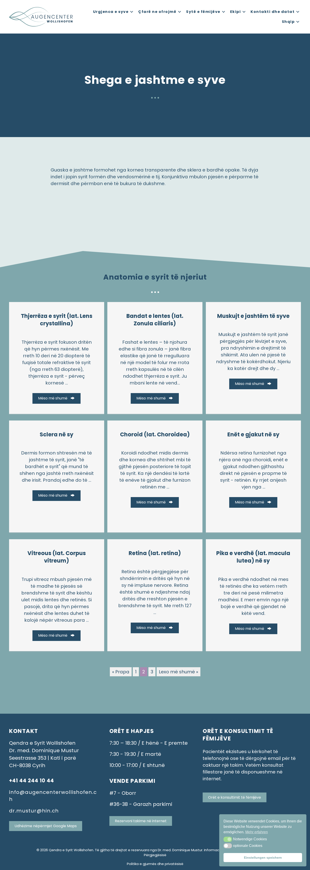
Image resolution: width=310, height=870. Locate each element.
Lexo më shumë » (178, 672)
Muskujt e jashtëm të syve (253, 316)
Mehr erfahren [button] (256, 832)
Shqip (288, 21)
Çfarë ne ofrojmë (157, 11)
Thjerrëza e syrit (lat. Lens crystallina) (56, 319)
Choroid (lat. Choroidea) (155, 434)
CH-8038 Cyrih (27, 765)
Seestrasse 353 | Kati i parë (42, 757)
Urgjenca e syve (111, 11)
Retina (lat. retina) (155, 553)
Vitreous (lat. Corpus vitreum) (56, 557)
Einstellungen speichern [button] (263, 857)
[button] (228, 839)
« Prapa (120, 672)
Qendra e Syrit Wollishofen (42, 743)
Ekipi (235, 11)
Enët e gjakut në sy (253, 434)
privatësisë (174, 863)
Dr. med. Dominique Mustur (44, 750)
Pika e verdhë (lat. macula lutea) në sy (253, 557)
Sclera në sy (56, 434)
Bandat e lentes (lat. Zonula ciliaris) (154, 319)
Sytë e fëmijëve (203, 11)
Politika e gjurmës (141, 863)
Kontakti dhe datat (273, 11)
